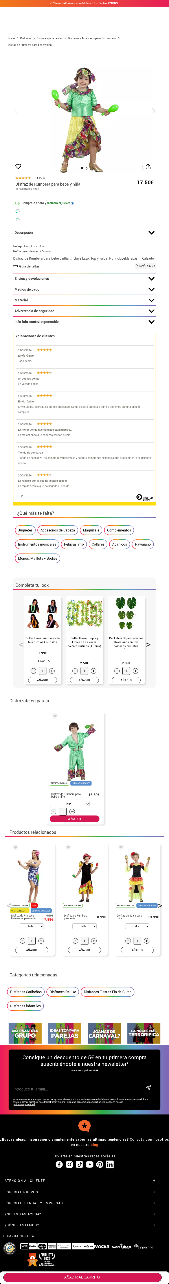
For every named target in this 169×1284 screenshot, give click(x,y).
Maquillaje (91, 530)
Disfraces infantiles (25, 1006)
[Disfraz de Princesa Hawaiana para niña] (14, 848)
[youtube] (89, 1164)
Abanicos (119, 544)
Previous (19, 642)
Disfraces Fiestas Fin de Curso (107, 991)
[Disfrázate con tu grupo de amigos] (25, 1042)
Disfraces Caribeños (26, 991)
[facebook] (59, 1164)
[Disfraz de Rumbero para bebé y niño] (54, 716)
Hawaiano (143, 544)
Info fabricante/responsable (37, 321)
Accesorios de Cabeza (57, 530)
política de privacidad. (24, 1104)
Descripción (24, 232)
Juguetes (25, 530)
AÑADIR (42, 680)
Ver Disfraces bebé (27, 188)
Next (146, 642)
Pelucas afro (74, 544)
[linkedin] (109, 1164)
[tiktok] (79, 1164)
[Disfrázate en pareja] (64, 1042)
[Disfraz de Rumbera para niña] (67, 848)
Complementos (119, 530)
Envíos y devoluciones (32, 278)
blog (94, 1144)
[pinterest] (99, 1164)
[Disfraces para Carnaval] (104, 1042)
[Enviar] (148, 1088)
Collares (98, 544)
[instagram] (69, 1164)
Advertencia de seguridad (34, 310)
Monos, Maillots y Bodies (37, 558)
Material (21, 300)
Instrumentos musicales (37, 544)
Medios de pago (27, 289)
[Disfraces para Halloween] (143, 1042)
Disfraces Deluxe (63, 991)
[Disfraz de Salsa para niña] (120, 848)
